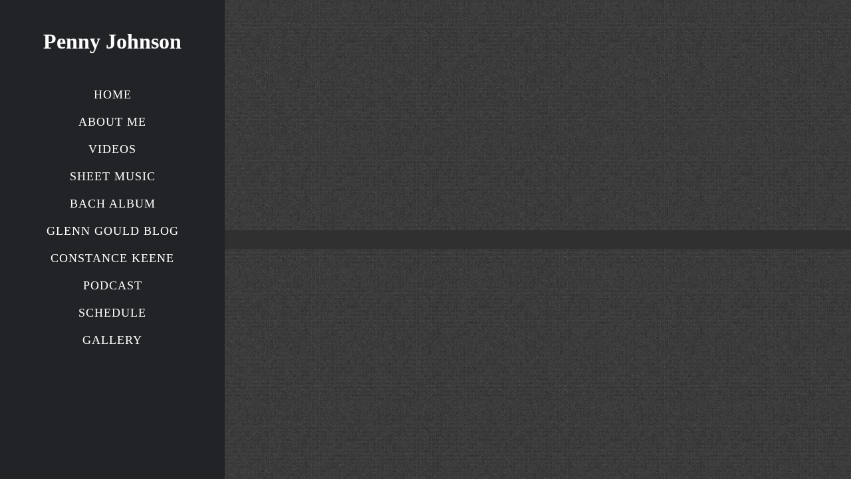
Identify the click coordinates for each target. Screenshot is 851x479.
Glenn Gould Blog (113, 231)
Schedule (112, 312)
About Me (112, 121)
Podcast (112, 285)
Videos (112, 149)
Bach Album (113, 203)
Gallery (112, 340)
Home (113, 94)
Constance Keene (112, 258)
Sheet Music (113, 176)
